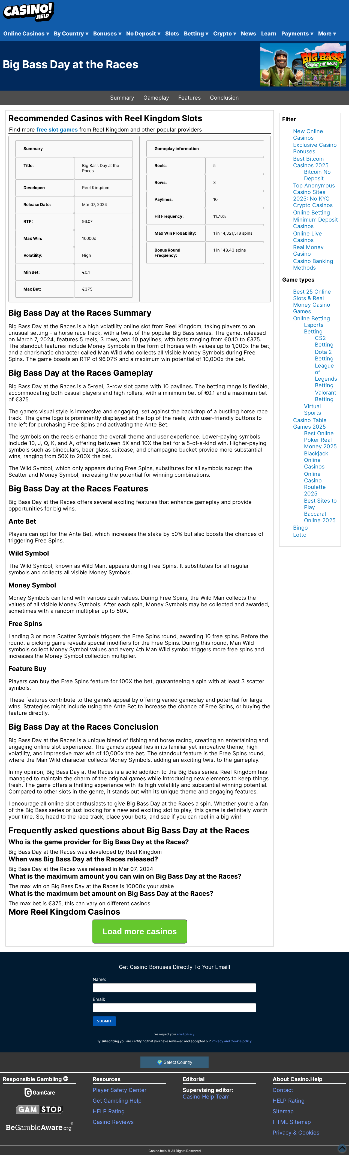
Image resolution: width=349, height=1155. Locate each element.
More (327, 33)
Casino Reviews (113, 1122)
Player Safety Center (119, 1090)
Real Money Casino (308, 250)
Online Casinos (26, 33)
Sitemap (283, 1111)
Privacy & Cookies (296, 1132)
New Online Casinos (308, 134)
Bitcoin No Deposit (317, 175)
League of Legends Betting (326, 375)
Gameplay (156, 97)
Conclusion (224, 97)
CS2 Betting (324, 341)
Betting (196, 33)
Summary (122, 97)
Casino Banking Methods (313, 264)
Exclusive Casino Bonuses (315, 148)
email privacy (185, 1034)
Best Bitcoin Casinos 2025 (311, 162)
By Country (71, 33)
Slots (172, 33)
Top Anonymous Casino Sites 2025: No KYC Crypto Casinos (314, 195)
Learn (268, 33)
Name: (99, 979)
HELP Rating (109, 1111)
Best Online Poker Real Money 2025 (320, 440)
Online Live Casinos (307, 236)
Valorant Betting (325, 395)
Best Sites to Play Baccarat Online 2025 (320, 510)
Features (189, 97)
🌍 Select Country (174, 1062)
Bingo (300, 527)
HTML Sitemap (292, 1122)
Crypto (224, 33)
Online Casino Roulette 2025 (315, 484)
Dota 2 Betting (324, 355)
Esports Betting (313, 328)
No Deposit (143, 33)
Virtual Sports (312, 409)
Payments (297, 33)
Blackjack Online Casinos (316, 460)
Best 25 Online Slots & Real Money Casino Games (312, 301)
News (248, 33)
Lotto (299, 535)
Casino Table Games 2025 (310, 423)
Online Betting (311, 212)
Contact (283, 1090)
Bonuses (107, 33)
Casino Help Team (206, 1096)
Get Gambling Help (117, 1100)
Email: (99, 999)
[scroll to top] (342, 1148)
